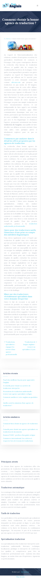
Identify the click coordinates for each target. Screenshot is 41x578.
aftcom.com (15, 82)
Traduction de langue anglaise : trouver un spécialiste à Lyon (28, 345)
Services (8, 38)
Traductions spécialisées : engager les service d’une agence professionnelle (11, 348)
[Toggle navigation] (37, 5)
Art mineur (25, 572)
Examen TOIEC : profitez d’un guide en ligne (19, 435)
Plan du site (20, 577)
